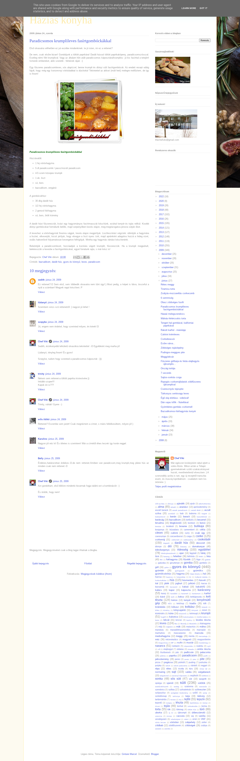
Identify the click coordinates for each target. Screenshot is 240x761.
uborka (158, 712)
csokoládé (204, 539)
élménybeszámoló (168, 553)
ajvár (192, 503)
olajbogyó (168, 649)
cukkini (174, 533)
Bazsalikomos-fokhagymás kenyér (178, 411)
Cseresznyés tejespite (172, 389)
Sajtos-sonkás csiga (171, 377)
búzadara (174, 529)
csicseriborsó (176, 536)
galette (207, 560)
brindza (158, 526)
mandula (159, 630)
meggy (179, 636)
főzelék (187, 559)
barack (186, 516)
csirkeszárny (188, 540)
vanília (202, 716)
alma (161, 506)
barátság (159, 519)
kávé (162, 596)
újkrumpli (182, 712)
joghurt (178, 583)
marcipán (201, 630)
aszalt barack (161, 510)
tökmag (179, 709)
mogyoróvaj (163, 643)
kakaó (185, 586)
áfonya (170, 504)
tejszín (201, 699)
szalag (176, 687)
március (166, 426)
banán (173, 516)
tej (180, 700)
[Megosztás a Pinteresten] (88, 257)
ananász (183, 507)
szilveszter (200, 689)
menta (191, 636)
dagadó (166, 543)
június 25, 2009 (56, 439)
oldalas (180, 649)
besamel (201, 519)
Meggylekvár (167, 356)
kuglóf (163, 617)
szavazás (203, 687)
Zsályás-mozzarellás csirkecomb (177, 293)
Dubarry (183, 547)
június (165, 280)
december (167, 254)
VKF (203, 719)
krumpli (205, 613)
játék (166, 583)
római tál (203, 669)
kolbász (190, 606)
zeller (204, 722)
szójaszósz (160, 693)
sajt (174, 671)
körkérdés (160, 613)
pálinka (163, 656)
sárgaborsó (164, 676)
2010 (161, 245)
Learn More (188, 8)
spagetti (202, 679)
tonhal (180, 706)
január (165, 434)
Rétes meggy (167, 284)
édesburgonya (162, 549)
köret (204, 610)
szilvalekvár (185, 689)
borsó (202, 523)
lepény (189, 620)
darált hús (57, 262)
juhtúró (191, 583)
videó (186, 719)
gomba (188, 562)
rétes (168, 668)
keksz (181, 596)
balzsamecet (160, 517)
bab (182, 513)
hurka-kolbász (160, 580)
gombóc (203, 563)
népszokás (188, 646)
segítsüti (194, 675)
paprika (173, 655)
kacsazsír (173, 587)
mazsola (199, 633)
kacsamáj (159, 587)
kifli (204, 603)
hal (204, 573)
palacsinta (205, 652)
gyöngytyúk (179, 571)
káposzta (186, 590)
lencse (179, 620)
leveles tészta (203, 620)
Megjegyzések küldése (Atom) (96, 574)
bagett (204, 514)
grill (157, 567)
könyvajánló (180, 610)
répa (157, 668)
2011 (161, 241)
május (165, 417)
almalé (173, 507)
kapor (171, 590)
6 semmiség (167, 298)
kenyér (187, 600)
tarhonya (176, 696)
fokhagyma (171, 559)
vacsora (180, 716)
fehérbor (177, 556)
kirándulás (160, 607)
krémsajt (194, 613)
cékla (202, 529)
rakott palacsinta (180, 666)
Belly (40, 458)
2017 (161, 214)
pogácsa (168, 662)
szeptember (168, 267)
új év (171, 713)
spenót (170, 683)
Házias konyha (61, 20)
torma (204, 706)
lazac (157, 620)
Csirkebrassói (168, 339)
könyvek (195, 610)
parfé (205, 656)
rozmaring (160, 672)
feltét (201, 556)
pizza (157, 662)
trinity (41, 374)
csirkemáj (160, 539)
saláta (188, 672)
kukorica (173, 616)
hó (190, 577)
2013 (161, 232)
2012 (161, 236)
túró (202, 709)
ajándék (181, 503)
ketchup (180, 603)
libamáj (183, 624)
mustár (189, 642)
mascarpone (180, 633)
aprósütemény (200, 507)
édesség (182, 549)
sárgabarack (204, 672)
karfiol (207, 593)
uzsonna (158, 716)
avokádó (171, 514)
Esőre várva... (168, 343)
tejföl (187, 699)
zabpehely (190, 722)
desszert (200, 543)
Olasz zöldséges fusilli (172, 302)
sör (190, 678)
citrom (159, 532)
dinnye (158, 546)
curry (187, 533)
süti (183, 682)
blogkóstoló (175, 523)
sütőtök (201, 683)
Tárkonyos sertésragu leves (175, 393)
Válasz (41, 292)
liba (175, 624)
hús (172, 580)
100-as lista (159, 504)
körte (171, 613)
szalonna (188, 686)
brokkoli (170, 526)
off (159, 649)
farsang (166, 556)
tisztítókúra (194, 703)
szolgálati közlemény (179, 693)
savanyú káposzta (179, 676)
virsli (194, 719)
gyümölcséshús (163, 573)
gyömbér (159, 570)
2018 (161, 209)
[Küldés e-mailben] (75, 257)
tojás (167, 705)
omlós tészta (203, 649)
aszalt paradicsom (179, 510)
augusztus (167, 271)
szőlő (195, 693)
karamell (184, 594)
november (167, 258)
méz (157, 639)
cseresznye (160, 536)
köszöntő (182, 614)
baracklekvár (202, 517)
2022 (161, 196)
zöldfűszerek (175, 725)
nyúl (208, 646)
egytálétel (204, 549)
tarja (187, 696)
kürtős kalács (202, 617)
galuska (162, 563)
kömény (166, 610)
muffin (180, 642)
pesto (186, 659)
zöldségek (190, 725)
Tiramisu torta (168, 289)
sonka (159, 678)
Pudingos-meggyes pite (173, 352)
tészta (179, 702)
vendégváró (161, 719)
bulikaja (199, 526)
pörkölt (181, 662)
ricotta (181, 668)
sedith (41, 279)
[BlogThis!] (78, 257)
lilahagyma (205, 623)
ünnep (169, 716)
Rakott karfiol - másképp (173, 330)
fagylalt (193, 553)
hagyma (180, 573)
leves (84, 262)
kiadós (193, 603)
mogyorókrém (203, 639)
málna (203, 626)
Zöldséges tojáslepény (172, 347)
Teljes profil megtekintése (168, 486)
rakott (168, 666)
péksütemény (162, 659)
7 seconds (166, 373)
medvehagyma (162, 636)
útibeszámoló (198, 712)
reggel (204, 665)
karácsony (204, 589)
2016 (161, 218)
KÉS (170, 604)
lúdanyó (42, 302)
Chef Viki (43, 341)
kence (174, 600)
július (165, 276)
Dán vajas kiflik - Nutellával (175, 402)
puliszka (203, 662)
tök (169, 709)
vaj (192, 716)
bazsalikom (44, 262)
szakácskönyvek (161, 687)
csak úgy (200, 533)
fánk (157, 556)
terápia (169, 703)
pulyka (158, 665)
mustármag (203, 643)
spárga (158, 683)
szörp (205, 693)
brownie (183, 526)
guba (166, 567)
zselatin (158, 729)
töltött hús (192, 710)
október (166, 262)
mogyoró (187, 639)
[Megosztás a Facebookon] (85, 257)
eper (181, 553)
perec (177, 659)
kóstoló (204, 607)
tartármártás (161, 699)
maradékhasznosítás (180, 630)
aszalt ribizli (196, 510)
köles (157, 610)
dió (170, 546)
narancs (160, 645)
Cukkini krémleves (170, 334)
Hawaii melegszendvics (173, 314)
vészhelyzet (175, 719)
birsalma (159, 523)
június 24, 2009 (53, 279)
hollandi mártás (201, 577)
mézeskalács (172, 639)
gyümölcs (198, 570)
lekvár (166, 620)
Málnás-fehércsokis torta (173, 318)
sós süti (176, 678)
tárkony (201, 696)
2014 (161, 227)
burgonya (159, 529)
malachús (191, 626)
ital (156, 583)
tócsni (157, 706)
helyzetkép (181, 577)
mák (178, 626)
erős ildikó (44, 419)
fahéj (203, 553)
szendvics (160, 689)
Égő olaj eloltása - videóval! (175, 398)
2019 (161, 205)
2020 (161, 201)
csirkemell (175, 540)
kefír (172, 597)
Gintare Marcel (129, 754)
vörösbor (174, 722)
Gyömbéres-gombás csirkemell (176, 407)
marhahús (160, 633)
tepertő (158, 703)
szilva (171, 689)
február (165, 430)
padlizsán (189, 652)
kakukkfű (200, 586)
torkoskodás (192, 706)
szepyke (42, 322)
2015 (161, 223)
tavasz (173, 700)
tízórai (205, 703)
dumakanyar (198, 546)
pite (202, 658)
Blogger (155, 754)
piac (194, 659)
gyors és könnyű (71, 262)
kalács (158, 590)
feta (208, 556)
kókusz (175, 607)
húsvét (202, 580)
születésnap (161, 696)
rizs (191, 668)
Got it (203, 8)
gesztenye (175, 563)
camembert (189, 529)
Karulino (42, 439)
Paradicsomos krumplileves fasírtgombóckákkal (175, 308)
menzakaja (203, 636)
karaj (163, 593)
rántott (194, 665)
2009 (161, 250)
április (165, 421)
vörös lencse (160, 722)
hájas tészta (195, 574)
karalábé (173, 594)
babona (192, 513)
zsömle (167, 729)
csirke (199, 536)
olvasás (191, 649)
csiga (189, 536)
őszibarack (165, 652)
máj (160, 626)
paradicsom (94, 262)
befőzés (190, 520)
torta (158, 709)
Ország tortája (168, 368)
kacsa (204, 583)
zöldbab (159, 725)
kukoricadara (188, 617)
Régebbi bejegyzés (136, 563)
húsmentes (187, 580)
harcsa (158, 577)
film (161, 560)
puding (192, 662)
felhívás (191, 556)
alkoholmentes (204, 504)
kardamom (196, 594)
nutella (199, 646)
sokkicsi (205, 676)
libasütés (193, 624)
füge (198, 559)
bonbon (191, 523)
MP (172, 643)
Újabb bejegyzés (40, 563)
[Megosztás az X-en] (81, 257)
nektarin (176, 646)
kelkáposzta (196, 597)
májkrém (169, 627)
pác (177, 652)
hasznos (169, 577)
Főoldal (88, 563)
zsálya (204, 725)
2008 (161, 440)
